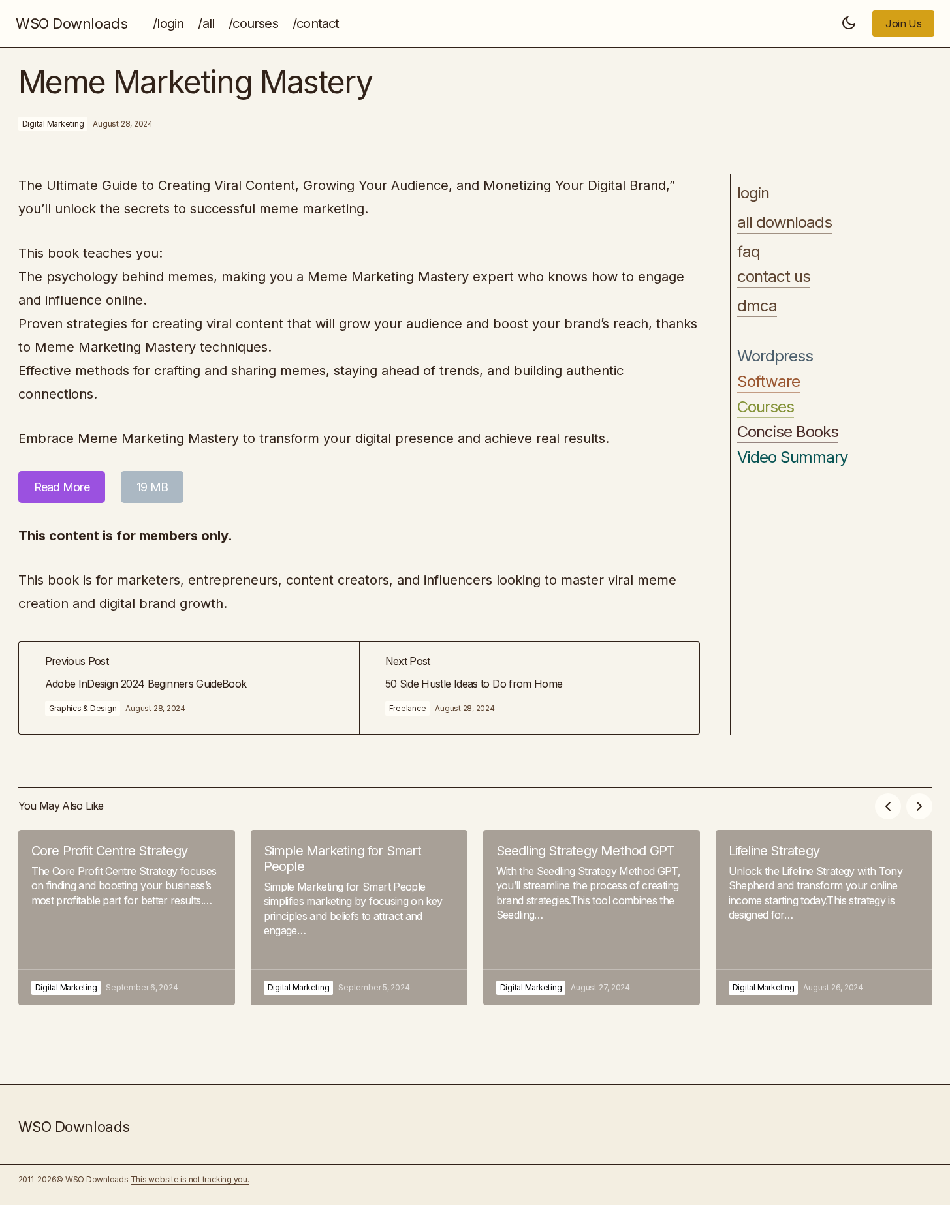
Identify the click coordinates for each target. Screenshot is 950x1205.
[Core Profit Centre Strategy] (126, 917)
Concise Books (788, 432)
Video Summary (792, 457)
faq (748, 252)
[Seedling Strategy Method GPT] (591, 917)
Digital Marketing (53, 124)
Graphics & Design (83, 708)
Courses (765, 407)
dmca (757, 306)
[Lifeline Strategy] (824, 917)
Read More (62, 487)
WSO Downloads (71, 23)
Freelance (407, 708)
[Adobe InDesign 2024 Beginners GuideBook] (189, 688)
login (753, 193)
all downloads (784, 222)
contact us (773, 276)
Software (768, 382)
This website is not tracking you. (190, 1179)
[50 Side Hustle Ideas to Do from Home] (529, 688)
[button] (848, 23)
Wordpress (775, 356)
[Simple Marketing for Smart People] (359, 917)
